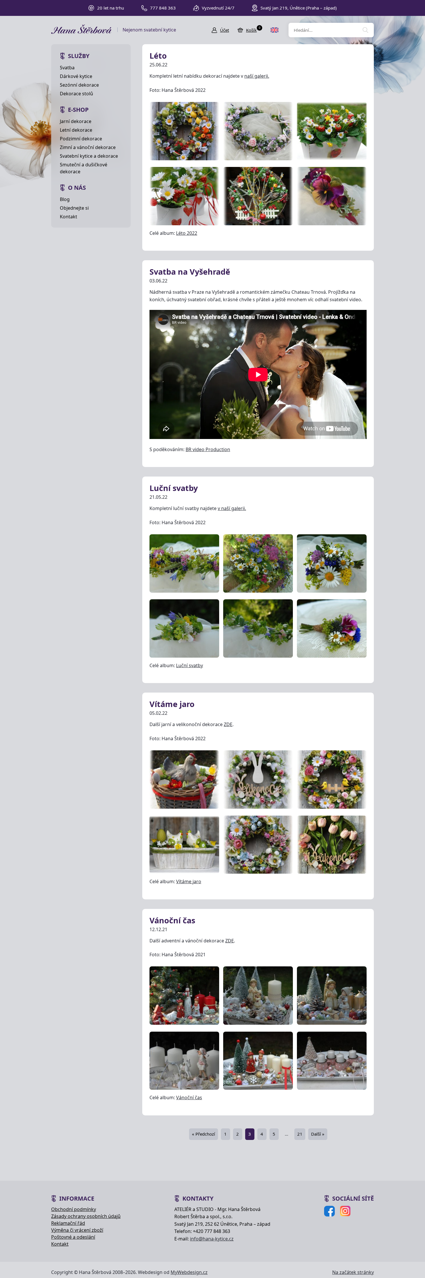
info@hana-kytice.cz (212, 1239)
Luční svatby (173, 488)
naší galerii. (256, 76)
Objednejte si (74, 208)
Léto (158, 55)
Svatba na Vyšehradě (189, 271)
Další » (317, 1134)
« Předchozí (203, 1134)
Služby (78, 56)
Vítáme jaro (172, 704)
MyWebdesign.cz (189, 1272)
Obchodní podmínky (73, 1209)
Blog (65, 199)
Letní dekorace (76, 130)
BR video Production (208, 449)
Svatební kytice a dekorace (89, 156)
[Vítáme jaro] (184, 779)
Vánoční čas (172, 920)
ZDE (228, 724)
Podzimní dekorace (81, 138)
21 (299, 1134)
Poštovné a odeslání (73, 1237)
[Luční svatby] (184, 563)
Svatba (67, 67)
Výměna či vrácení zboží (77, 1230)
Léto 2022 (186, 233)
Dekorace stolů (76, 93)
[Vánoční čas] (184, 995)
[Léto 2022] (184, 131)
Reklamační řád (68, 1223)
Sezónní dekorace (79, 85)
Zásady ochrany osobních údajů (86, 1216)
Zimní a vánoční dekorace (88, 147)
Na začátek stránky (353, 1272)
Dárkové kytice (76, 76)
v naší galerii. (232, 508)
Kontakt (68, 216)
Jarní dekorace (75, 121)
